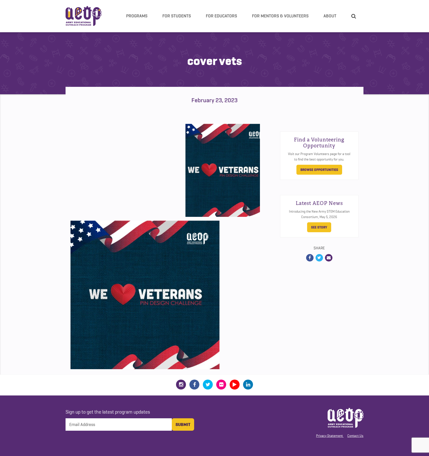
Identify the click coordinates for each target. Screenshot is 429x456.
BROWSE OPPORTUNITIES (319, 170)
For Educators (221, 15)
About (329, 15)
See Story (319, 227)
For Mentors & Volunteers (280, 15)
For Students (176, 15)
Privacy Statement (329, 436)
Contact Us (355, 436)
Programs (136, 15)
